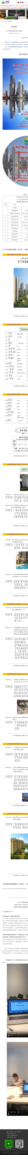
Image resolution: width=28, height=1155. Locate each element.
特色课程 (9, 21)
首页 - (5, 21)
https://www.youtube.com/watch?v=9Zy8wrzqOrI (14, 888)
